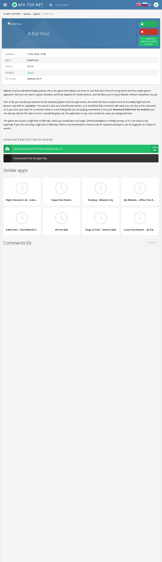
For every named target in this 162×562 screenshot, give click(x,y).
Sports (30, 72)
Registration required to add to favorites (148, 41)
